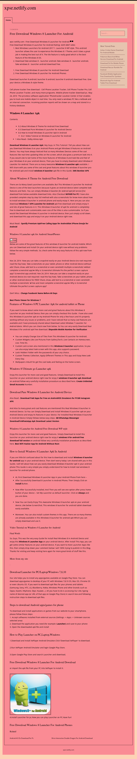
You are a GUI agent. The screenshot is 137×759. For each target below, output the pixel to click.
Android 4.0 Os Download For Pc (22, 738)
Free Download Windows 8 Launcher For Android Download (42, 70)
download (80, 92)
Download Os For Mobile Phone (112, 63)
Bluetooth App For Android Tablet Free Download (110, 81)
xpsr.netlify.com (20, 7)
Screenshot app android (25, 273)
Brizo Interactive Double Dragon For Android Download (72, 738)
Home (8, 20)
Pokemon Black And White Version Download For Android (111, 58)
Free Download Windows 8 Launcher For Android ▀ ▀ (49, 41)
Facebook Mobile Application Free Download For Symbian (111, 75)
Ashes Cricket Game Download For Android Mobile (111, 51)
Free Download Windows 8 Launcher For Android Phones (40, 73)
